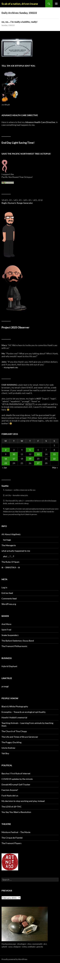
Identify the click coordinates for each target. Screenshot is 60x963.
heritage (7, 539)
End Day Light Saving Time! (18, 142)
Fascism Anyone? (10, 790)
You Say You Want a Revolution (16, 812)
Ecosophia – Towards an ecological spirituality (24, 712)
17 (14, 458)
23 (5, 463)
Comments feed (9, 598)
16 (5, 458)
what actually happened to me (16, 550)
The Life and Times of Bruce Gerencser (20, 736)
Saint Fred (6, 629)
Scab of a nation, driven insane (20, 3)
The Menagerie (9, 545)
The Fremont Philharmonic (14, 646)
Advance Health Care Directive (40, 122)
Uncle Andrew (8, 748)
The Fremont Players (11, 843)
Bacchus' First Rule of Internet (16, 773)
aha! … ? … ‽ (8, 556)
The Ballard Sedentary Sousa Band (18, 640)
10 (14, 454)
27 (38, 463)
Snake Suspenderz (10, 635)
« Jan (4, 467)
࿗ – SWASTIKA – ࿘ (11, 567)
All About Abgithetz (11, 534)
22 (54, 458)
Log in (4, 587)
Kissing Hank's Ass (11, 367)
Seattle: (5, 485)
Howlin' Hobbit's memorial (14, 717)
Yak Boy (5, 753)
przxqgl (5, 686)
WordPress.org (9, 604)
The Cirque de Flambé (12, 837)
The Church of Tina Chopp (14, 731)
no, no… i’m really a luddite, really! (20, 21)
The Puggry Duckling (11, 742)
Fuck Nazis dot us (10, 795)
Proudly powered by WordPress (14, 959)
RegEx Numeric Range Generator (17, 203)
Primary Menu (56, 3)
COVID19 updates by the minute (17, 779)
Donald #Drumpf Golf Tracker (16, 784)
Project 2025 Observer (15, 327)
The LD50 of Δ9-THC (12, 806)
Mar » (55, 467)
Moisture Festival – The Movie (16, 832)
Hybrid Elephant (9, 666)
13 (38, 454)
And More (6, 624)
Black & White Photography (15, 706)
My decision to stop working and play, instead (23, 801)
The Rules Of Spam (10, 562)
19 (30, 458)
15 (54, 454)
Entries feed (7, 593)
